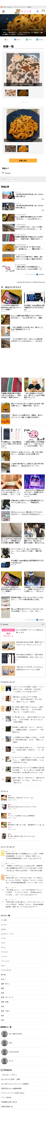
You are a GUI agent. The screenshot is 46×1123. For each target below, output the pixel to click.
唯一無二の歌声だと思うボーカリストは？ (21, 836)
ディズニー (4, 952)
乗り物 (3, 975)
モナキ (11, 1061)
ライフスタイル (6, 29)
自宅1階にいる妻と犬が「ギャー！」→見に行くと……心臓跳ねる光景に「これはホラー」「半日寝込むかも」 (28, 729)
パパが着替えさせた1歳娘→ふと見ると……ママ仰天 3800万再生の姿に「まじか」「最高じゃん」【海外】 (28, 740)
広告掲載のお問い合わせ (9, 1102)
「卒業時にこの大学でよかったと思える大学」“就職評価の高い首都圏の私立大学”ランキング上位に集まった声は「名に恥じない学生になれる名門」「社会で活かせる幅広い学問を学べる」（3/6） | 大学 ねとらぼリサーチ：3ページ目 (24, 870)
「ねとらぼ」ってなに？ (9, 1075)
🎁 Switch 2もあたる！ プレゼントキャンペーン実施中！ (16, 7)
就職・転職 (4, 1002)
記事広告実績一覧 (7, 1106)
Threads (8, 173)
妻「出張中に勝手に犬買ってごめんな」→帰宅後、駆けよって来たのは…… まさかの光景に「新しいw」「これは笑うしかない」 (27, 709)
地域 (2, 993)
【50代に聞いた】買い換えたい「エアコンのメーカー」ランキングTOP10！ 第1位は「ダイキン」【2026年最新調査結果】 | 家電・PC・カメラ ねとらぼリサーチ (25, 904)
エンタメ (4, 925)
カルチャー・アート (7, 934)
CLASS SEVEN (14, 1052)
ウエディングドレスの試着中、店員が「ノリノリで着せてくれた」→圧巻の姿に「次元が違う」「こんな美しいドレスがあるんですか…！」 (28, 689)
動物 (2, 988)
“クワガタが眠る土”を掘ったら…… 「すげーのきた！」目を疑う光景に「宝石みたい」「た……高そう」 (28, 750)
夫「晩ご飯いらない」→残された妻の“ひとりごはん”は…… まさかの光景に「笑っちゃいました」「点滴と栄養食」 (28, 719)
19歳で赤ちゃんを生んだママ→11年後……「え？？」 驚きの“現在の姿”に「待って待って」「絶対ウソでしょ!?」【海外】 (27, 699)
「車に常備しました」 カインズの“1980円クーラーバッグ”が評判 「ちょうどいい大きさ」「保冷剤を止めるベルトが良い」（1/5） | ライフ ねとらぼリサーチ (24, 892)
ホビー (3, 965)
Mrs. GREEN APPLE (15, 1034)
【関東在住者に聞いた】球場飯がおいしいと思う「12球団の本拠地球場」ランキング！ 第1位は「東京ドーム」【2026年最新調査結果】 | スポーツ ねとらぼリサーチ (24, 856)
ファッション (5, 961)
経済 (2, 1015)
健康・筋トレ (5, 984)
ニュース (4, 956)
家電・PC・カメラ (7, 997)
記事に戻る (23, 160)
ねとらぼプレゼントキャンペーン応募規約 (15, 1084)
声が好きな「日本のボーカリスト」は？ (21, 798)
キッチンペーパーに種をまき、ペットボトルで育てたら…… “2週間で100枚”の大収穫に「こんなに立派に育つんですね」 (28, 760)
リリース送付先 (6, 1097)
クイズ (3, 938)
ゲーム (3, 947)
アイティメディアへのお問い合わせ (12, 1093)
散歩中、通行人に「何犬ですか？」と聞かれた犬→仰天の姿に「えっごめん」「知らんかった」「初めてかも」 (28, 780)
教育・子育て (5, 1011)
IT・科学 (4, 920)
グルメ (3, 943)
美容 (2, 1020)
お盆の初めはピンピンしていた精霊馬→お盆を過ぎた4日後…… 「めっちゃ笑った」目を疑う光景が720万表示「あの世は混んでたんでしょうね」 (28, 770)
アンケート (4, 791)
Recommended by (30, 274)
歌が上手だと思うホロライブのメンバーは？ (22, 807)
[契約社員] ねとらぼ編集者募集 (11, 1088)
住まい (3, 979)
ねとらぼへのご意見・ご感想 (10, 1079)
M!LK (10, 1043)
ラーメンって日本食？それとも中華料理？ (21, 816)
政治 (2, 1006)
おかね (3, 929)
